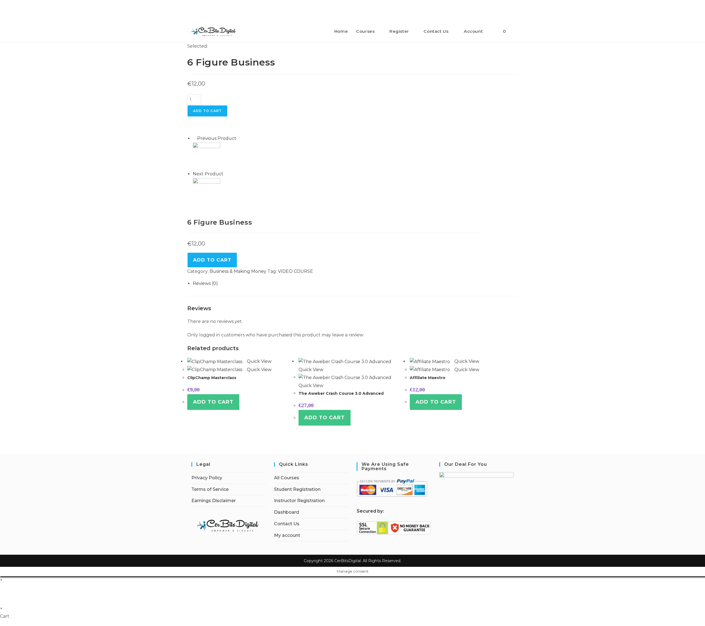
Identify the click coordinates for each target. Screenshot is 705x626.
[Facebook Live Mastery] (206, 191)
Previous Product (216, 138)
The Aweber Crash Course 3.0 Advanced (341, 393)
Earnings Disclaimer (213, 500)
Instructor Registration (299, 500)
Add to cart (207, 111)
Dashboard (286, 512)
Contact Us (286, 523)
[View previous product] (194, 138)
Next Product (208, 173)
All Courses (286, 477)
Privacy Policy (206, 477)
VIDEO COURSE (295, 271)
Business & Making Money (238, 271)
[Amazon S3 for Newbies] (206, 156)
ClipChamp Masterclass (211, 377)
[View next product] (226, 173)
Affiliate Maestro (427, 377)
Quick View (259, 361)
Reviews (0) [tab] (205, 283)
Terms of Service (210, 489)
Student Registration (297, 489)
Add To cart (212, 260)
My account (287, 535)
